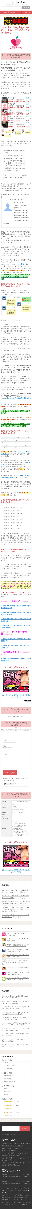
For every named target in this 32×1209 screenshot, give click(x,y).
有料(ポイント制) (10, 1065)
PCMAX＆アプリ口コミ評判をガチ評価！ (17, 967)
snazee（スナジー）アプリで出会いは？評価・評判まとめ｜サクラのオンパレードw (15, 962)
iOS (6, 1088)
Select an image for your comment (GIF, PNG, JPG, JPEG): (16, 779)
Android (7, 1091)
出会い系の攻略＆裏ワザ (11, 12)
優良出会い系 (9, 1075)
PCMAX (6, 445)
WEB (6, 1094)
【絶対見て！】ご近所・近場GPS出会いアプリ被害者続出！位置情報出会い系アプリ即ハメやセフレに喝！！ (15, 909)
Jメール (6, 447)
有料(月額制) (8, 1068)
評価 (4, 746)
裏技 (22, 264)
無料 (6, 1062)
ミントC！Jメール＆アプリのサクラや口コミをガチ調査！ (16, 696)
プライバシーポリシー (9, 1134)
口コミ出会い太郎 (16, 3)
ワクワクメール (6, 442)
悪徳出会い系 (9, 1078)
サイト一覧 (27, 12)
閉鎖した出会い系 (10, 1081)
